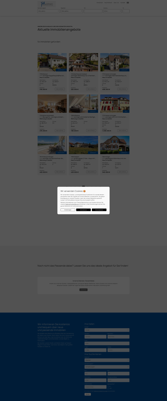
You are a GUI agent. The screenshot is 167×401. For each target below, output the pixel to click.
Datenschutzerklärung (72, 204)
